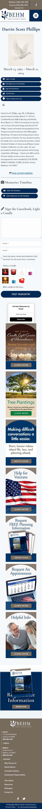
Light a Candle (10, 79)
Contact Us (8, 792)
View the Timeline (13, 191)
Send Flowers (10, 93)
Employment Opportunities (14, 775)
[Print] (3, 105)
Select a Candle (9, 266)
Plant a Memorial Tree (14, 99)
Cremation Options (11, 771)
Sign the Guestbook (12, 89)
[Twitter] (24, 799)
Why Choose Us (10, 763)
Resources (8, 784)
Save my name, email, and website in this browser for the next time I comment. (20, 258)
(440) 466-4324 (8, 739)
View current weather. (22, 173)
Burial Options (9, 767)
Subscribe (21, 319)
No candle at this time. (13, 287)
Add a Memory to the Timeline (15, 84)
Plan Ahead (8, 781)
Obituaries (8, 788)
